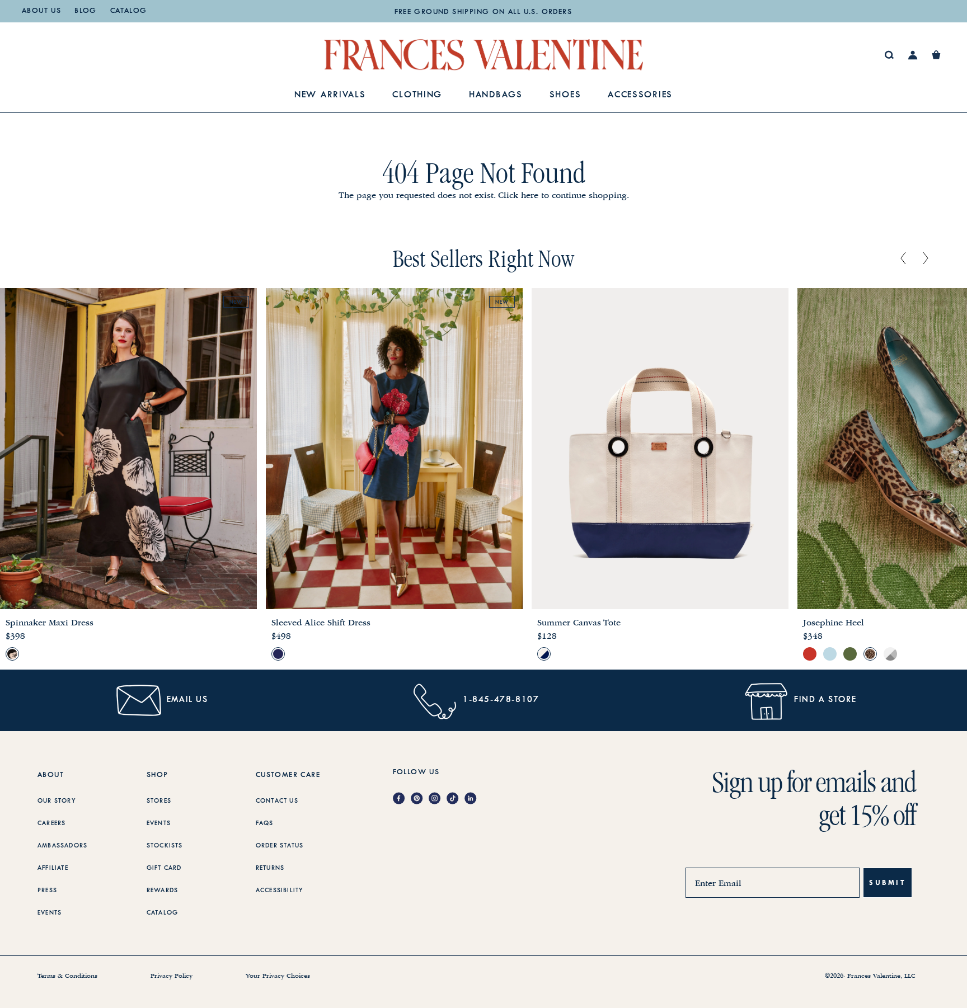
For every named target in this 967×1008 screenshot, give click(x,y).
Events (49, 913)
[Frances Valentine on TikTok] (455, 799)
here (529, 195)
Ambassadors (62, 846)
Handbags (496, 95)
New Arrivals (329, 95)
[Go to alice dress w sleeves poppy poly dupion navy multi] (278, 654)
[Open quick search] (889, 55)
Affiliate (52, 868)
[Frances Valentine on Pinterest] (420, 799)
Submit (887, 882)
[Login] (913, 55)
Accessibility (280, 890)
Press (47, 890)
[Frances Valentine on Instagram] (438, 799)
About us (41, 11)
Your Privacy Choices (278, 976)
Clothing (417, 95)
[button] (936, 55)
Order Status (279, 846)
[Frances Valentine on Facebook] (402, 799)
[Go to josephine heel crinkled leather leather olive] (850, 654)
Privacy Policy (172, 976)
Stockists (165, 846)
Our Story (56, 801)
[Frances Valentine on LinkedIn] (473, 799)
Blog (85, 11)
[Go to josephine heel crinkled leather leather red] (809, 654)
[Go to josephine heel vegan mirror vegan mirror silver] (890, 654)
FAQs (265, 823)
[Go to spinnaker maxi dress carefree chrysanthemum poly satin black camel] (12, 654)
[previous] (903, 259)
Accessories (640, 95)
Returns (270, 868)
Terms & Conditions (67, 976)
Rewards (162, 890)
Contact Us (277, 801)
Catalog (128, 11)
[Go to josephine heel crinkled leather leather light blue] (830, 654)
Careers (51, 823)
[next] (925, 259)
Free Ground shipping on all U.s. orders (483, 12)
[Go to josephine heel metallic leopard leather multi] (870, 654)
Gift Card (164, 868)
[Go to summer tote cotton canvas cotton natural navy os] (544, 654)
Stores (159, 801)
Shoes (565, 95)
